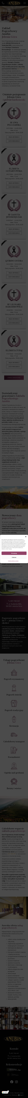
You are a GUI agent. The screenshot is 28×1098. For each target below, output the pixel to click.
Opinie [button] (6, 1092)
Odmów (14, 557)
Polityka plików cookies (13, 560)
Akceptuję (14, 553)
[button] (26, 536)
